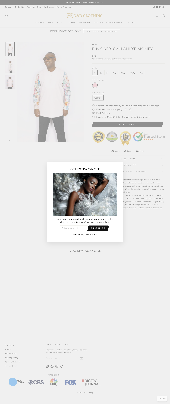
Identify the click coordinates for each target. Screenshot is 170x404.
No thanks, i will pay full (85, 234)
